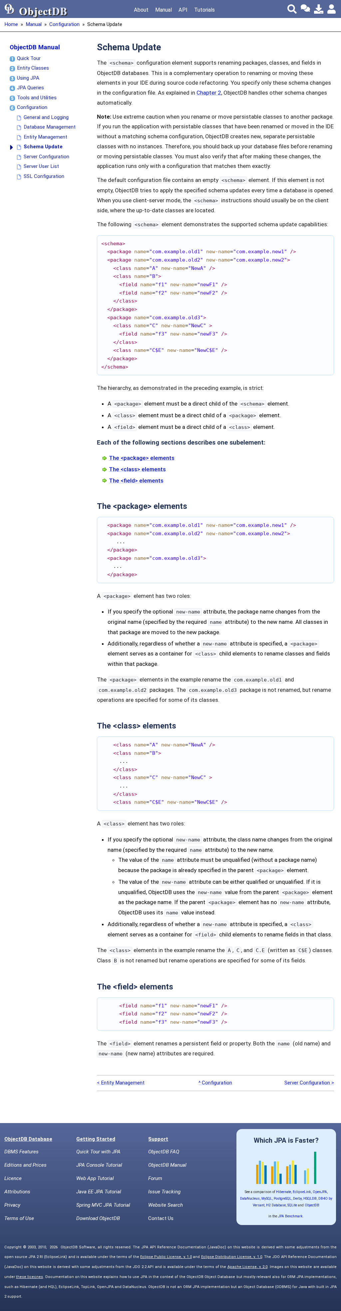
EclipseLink (302, 1192)
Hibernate (283, 1192)
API (182, 10)
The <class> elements (137, 469)
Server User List (41, 166)
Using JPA (28, 78)
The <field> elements (136, 480)
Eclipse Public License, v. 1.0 (166, 1257)
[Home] (9, 9)
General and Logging (46, 117)
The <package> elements (141, 458)
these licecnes (29, 1277)
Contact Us (160, 1218)
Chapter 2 (208, 92)
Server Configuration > (309, 1083)
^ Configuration (215, 1083)
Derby (297, 1198)
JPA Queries (30, 88)
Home (11, 24)
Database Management (50, 127)
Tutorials (204, 10)
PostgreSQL (282, 1198)
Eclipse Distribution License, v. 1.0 (231, 1257)
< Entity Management (121, 1083)
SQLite (292, 1205)
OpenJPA (320, 1192)
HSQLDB (310, 1198)
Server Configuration (46, 157)
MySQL (266, 1198)
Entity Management (45, 137)
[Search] (292, 9)
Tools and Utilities (37, 98)
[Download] (318, 9)
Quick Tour (29, 58)
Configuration (64, 24)
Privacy (12, 1205)
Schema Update (43, 147)
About (141, 10)
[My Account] (332, 9)
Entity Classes (33, 68)
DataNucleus (250, 1198)
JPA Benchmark (290, 1216)
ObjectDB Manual (35, 47)
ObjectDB (312, 1205)
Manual (163, 10)
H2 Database (276, 1205)
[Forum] (305, 9)
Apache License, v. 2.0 (247, 1267)
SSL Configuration (44, 176)
